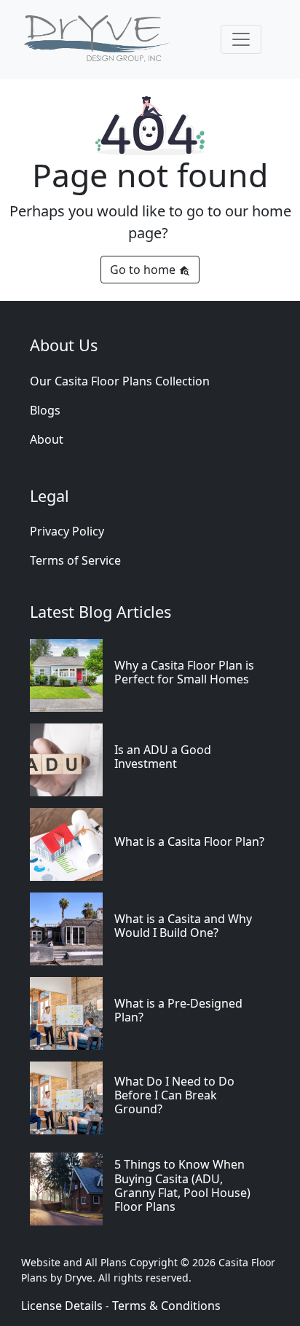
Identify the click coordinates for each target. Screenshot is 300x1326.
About (46, 439)
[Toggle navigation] (241, 39)
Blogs (45, 410)
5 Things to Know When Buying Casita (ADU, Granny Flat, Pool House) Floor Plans (182, 1185)
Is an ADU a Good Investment (162, 757)
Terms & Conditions (166, 1306)
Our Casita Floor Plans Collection (120, 381)
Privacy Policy (67, 531)
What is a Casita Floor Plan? (189, 841)
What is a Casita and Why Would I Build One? (183, 926)
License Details (62, 1306)
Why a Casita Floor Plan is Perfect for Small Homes (184, 672)
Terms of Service (75, 560)
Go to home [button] (144, 270)
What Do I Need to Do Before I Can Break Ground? (174, 1095)
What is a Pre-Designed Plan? (178, 1010)
